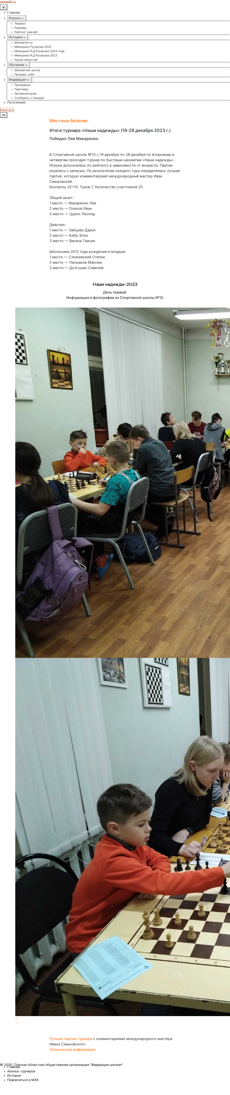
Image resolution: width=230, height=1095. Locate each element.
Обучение (16, 65)
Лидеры (20, 23)
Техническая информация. (72, 1049)
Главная (13, 12)
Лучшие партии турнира (70, 1039)
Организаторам (25, 93)
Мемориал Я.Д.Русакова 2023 (35, 55)
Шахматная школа (27, 70)
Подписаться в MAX (23, 1080)
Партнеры (21, 89)
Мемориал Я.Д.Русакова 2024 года (39, 51)
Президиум (22, 85)
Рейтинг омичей (25, 32)
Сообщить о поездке (29, 98)
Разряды (20, 27)
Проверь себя (24, 74)
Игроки (14, 18)
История (15, 37)
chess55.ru (8, 2)
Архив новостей (26, 59)
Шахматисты (23, 42)
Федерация (17, 79)
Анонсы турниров (21, 1071)
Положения (16, 102)
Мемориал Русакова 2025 (33, 47)
